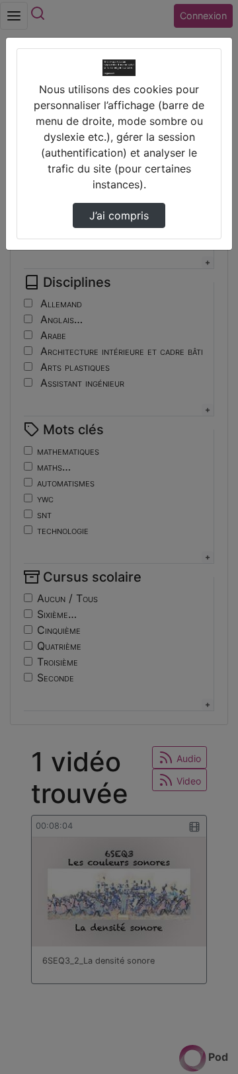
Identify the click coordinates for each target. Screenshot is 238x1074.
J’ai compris (119, 215)
